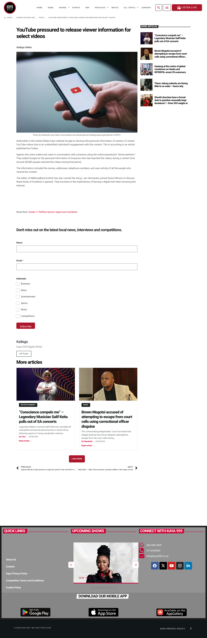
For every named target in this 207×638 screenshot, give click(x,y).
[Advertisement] (59, 497)
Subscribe (25, 326)
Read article (25, 441)
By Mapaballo (87, 441)
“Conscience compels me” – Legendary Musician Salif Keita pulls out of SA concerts (43, 417)
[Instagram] (180, 566)
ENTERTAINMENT (28, 405)
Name (19, 242)
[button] (91, 588)
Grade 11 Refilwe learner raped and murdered (53, 211)
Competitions (28, 316)
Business (25, 283)
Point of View (84, 574)
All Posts (23, 353)
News (24, 290)
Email (20, 260)
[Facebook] (155, 566)
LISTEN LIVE (187, 8)
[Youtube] (171, 566)
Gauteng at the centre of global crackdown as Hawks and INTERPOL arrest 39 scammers (170, 69)
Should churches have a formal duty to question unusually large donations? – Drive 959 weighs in (171, 100)
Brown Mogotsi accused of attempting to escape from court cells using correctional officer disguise (170, 55)
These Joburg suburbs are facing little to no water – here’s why (171, 85)
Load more (77, 459)
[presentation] (71, 565)
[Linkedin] (188, 566)
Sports (24, 303)
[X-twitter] (163, 566)
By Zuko (22, 437)
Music (24, 309)
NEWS (85, 405)
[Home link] (9, 7)
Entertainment (28, 296)
